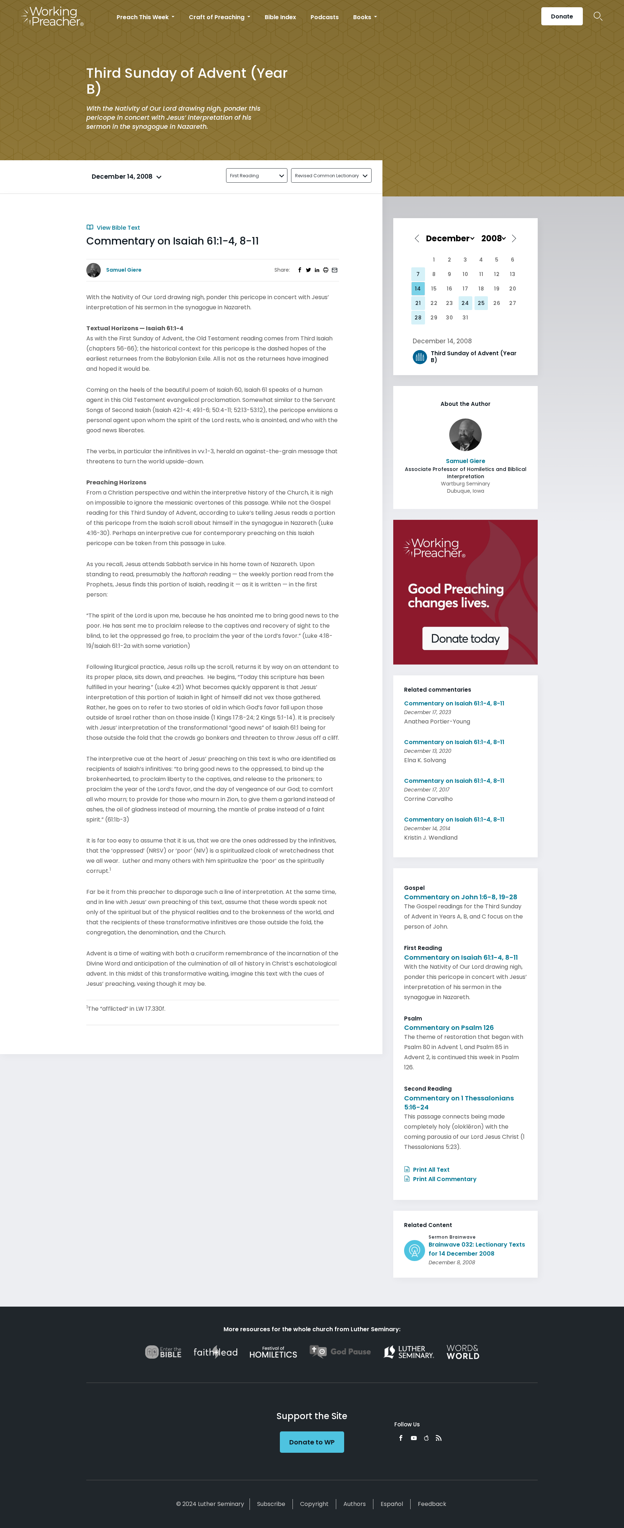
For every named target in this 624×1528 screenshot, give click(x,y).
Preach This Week (143, 17)
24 (465, 303)
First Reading (244, 176)
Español (392, 1504)
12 (497, 274)
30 (449, 317)
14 (418, 288)
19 (497, 288)
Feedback (432, 1504)
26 (496, 303)
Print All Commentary (444, 1179)
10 (465, 274)
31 (465, 317)
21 (418, 303)
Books (363, 17)
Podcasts (325, 17)
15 (434, 288)
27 (512, 303)
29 (434, 317)
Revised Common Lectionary (327, 176)
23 (449, 303)
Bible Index (280, 17)
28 (418, 317)
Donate (562, 16)
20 (512, 288)
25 (481, 303)
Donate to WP (312, 1442)
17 (465, 288)
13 (513, 274)
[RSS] (438, 1438)
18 (481, 288)
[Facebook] (400, 1438)
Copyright (314, 1504)
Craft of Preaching (217, 17)
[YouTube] (413, 1438)
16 (449, 288)
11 (481, 274)
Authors (354, 1504)
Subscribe (271, 1504)
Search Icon (598, 16)
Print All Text (431, 1170)
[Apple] (426, 1438)
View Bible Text (117, 228)
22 (434, 303)
